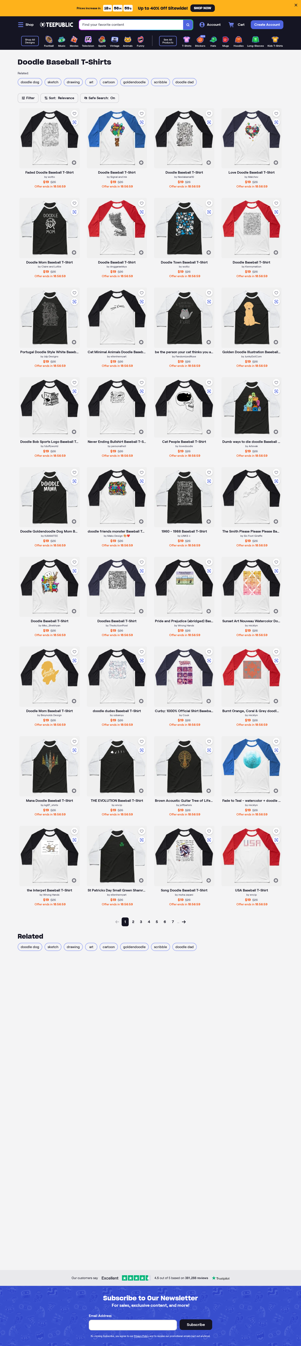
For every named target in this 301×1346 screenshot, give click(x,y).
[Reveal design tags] (74, 162)
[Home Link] (56, 24)
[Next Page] (183, 921)
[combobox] (131, 25)
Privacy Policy (141, 1336)
